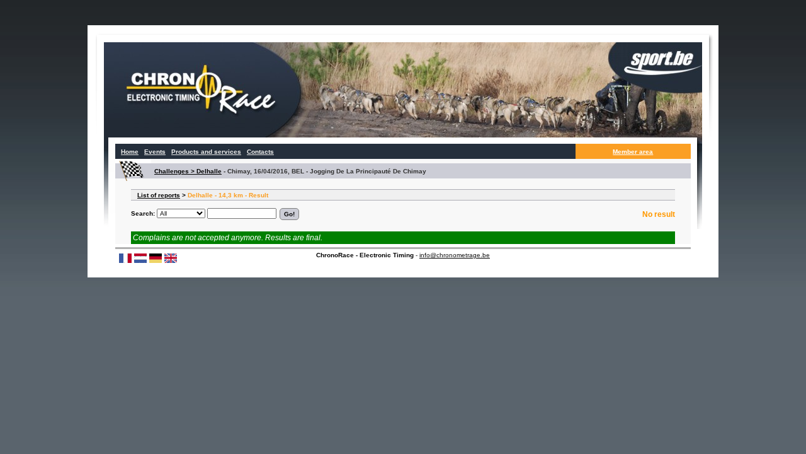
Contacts (260, 151)
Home (130, 151)
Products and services (206, 151)
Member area (633, 151)
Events (155, 151)
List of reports (158, 195)
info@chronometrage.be (454, 255)
